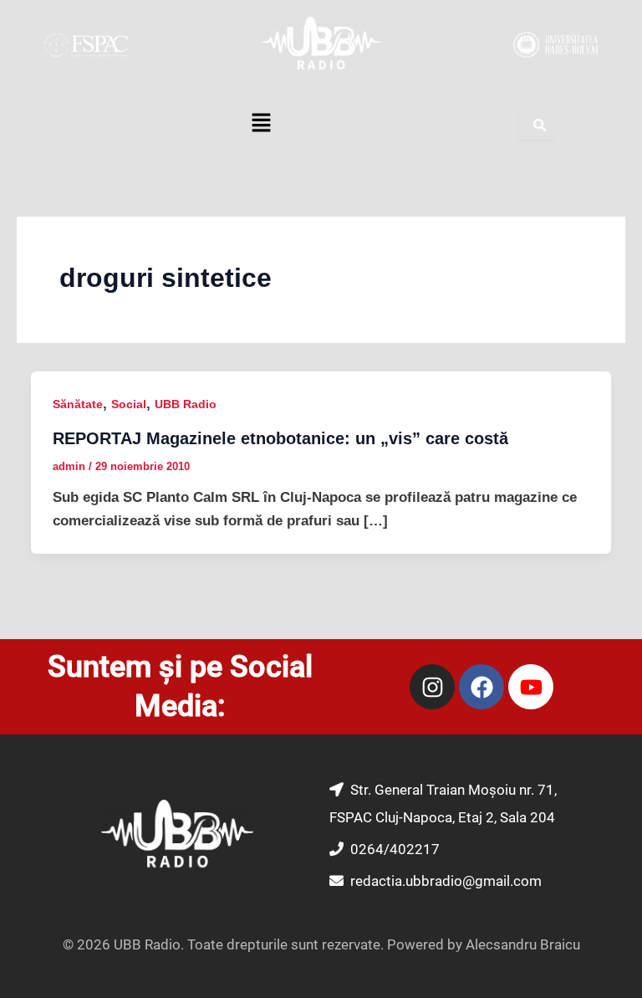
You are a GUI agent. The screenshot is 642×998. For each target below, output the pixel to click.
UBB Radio (186, 404)
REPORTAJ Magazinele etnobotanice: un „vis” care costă (280, 438)
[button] (261, 124)
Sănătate (78, 404)
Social (128, 404)
